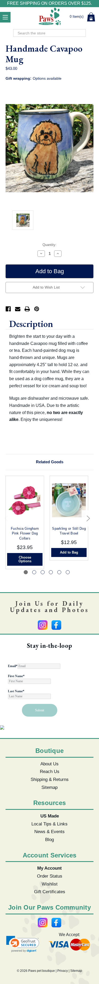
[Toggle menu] (5, 17)
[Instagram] (42, 625)
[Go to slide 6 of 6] (68, 572)
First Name (16, 676)
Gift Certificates (49, 891)
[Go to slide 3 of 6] (43, 572)
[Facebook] (8, 309)
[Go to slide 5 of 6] (59, 572)
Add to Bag (69, 552)
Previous (7, 518)
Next (87, 518)
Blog (49, 839)
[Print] (27, 309)
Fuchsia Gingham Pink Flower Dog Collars (25, 533)
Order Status (49, 876)
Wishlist (50, 884)
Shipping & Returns (50, 779)
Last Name (16, 691)
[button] (23, 944)
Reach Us (49, 771)
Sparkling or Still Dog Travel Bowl (69, 531)
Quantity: (49, 245)
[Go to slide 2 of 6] (34, 572)
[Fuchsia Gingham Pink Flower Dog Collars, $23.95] (25, 500)
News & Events (49, 831)
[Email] (17, 309)
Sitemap (49, 787)
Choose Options (24, 559)
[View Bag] (91, 16)
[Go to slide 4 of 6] (51, 572)
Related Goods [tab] (49, 462)
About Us (49, 763)
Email (12, 666)
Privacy (62, 971)
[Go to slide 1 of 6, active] (26, 572)
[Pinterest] (36, 309)
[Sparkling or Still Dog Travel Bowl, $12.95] (69, 500)
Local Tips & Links (49, 823)
